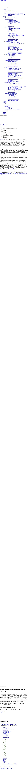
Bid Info (4, 762)
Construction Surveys (12, 55)
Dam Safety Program (12, 168)
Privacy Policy (3, 768)
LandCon (10, 107)
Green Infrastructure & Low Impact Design (17, 86)
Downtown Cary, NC (7, 731)
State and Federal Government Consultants (14, 13)
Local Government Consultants (11, 11)
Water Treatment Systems (13, 100)
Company (7, 103)
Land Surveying (11, 56)
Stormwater (7, 82)
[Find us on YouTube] (4, 752)
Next (4, 686)
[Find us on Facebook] (4, 741)
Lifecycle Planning (12, 64)
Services (4, 16)
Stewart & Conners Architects (6, 173)
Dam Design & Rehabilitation (14, 83)
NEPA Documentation (12, 34)
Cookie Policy (10, 768)
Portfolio (4, 101)
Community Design (12, 20)
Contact (4, 113)
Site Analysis (10, 80)
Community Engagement (13, 21)
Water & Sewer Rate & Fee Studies (15, 53)
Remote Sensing (11, 57)
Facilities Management (12, 61)
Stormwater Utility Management (14, 89)
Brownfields (10, 29)
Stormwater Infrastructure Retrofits (15, 87)
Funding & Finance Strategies (14, 47)
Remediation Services (12, 37)
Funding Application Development (15, 49)
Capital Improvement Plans (13, 42)
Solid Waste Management (13, 39)
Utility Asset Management (13, 95)
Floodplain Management (13, 85)
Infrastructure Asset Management (12, 60)
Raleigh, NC (5, 735)
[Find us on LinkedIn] (4, 745)
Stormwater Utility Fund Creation (15, 52)
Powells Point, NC (6, 734)
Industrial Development (12, 73)
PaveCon (10, 108)
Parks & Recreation (12, 23)
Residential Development (13, 79)
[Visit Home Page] (3, 7)
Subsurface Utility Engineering (14, 59)
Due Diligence (11, 70)
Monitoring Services (12, 32)
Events (6, 106)
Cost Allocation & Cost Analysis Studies (16, 43)
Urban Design (11, 26)
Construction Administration (11, 17)
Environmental (8, 27)
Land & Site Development (10, 67)
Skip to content (3, 0)
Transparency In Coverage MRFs (9, 763)
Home (1, 124)
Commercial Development (13, 69)
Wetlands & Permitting (12, 40)
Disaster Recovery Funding (13, 44)
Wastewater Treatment (12, 97)
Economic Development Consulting (15, 72)
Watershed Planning (12, 92)
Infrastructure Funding (12, 63)
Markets (4, 9)
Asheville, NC (6, 727)
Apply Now (2, 711)
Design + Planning (9, 19)
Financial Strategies (12, 46)
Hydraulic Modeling (12, 94)
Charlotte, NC (5, 730)
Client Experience (9, 105)
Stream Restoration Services (13, 90)
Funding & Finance (9, 41)
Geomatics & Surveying (10, 54)
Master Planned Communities (14, 22)
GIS (9, 62)
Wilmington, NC (6, 737)
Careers (4, 112)
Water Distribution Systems (13, 99)
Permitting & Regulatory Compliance (15, 77)
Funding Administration (13, 48)
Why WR (5, 102)
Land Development (9, 10)
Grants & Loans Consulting (13, 50)
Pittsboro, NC (5, 733)
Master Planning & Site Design (14, 75)
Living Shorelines (11, 30)
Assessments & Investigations (14, 28)
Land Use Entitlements (12, 74)
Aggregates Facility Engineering (14, 68)
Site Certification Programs (13, 81)
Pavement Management (12, 66)
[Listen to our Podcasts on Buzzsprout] (4, 755)
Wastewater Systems (12, 96)
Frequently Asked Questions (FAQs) (12, 109)
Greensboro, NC (6, 732)
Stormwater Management (13, 88)
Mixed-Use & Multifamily (13, 76)
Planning (9, 24)
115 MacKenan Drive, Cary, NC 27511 (8, 724)
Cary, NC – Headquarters (8, 728)
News (6, 110)
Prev (1, 686)
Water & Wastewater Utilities (11, 93)
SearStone (2, 139)
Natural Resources (11, 33)
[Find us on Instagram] (4, 748)
